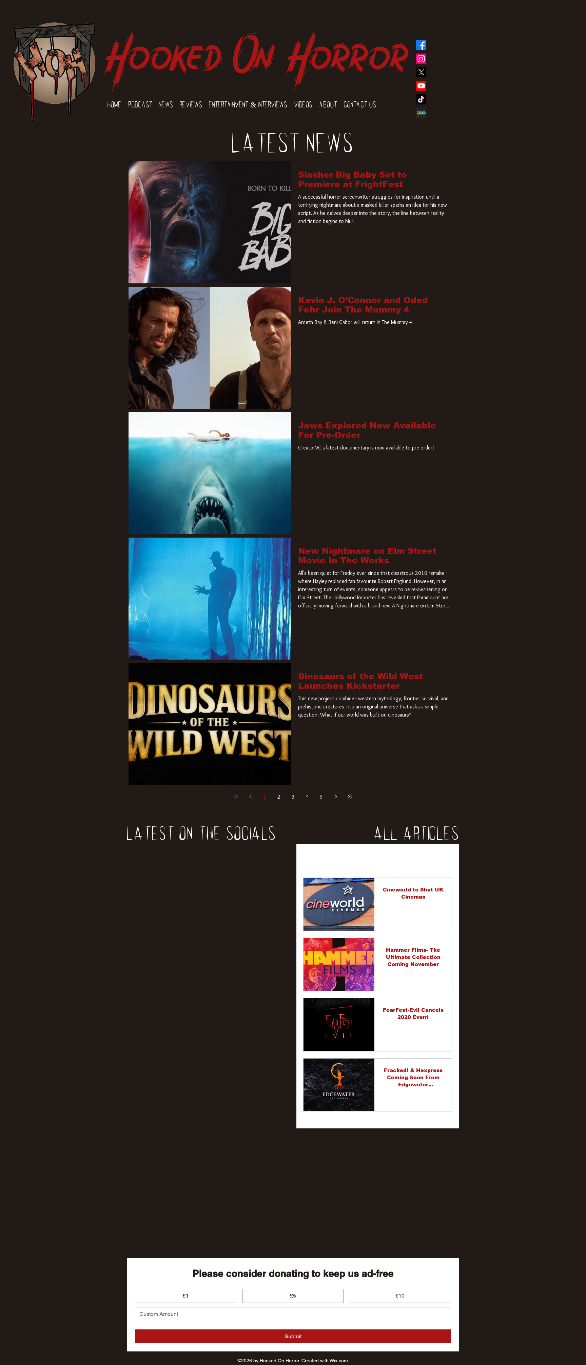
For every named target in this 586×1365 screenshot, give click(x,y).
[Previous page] (250, 796)
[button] (444, 858)
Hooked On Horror (256, 48)
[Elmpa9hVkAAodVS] (421, 113)
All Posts (314, 857)
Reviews (376, 857)
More (406, 857)
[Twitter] (421, 72)
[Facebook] (421, 45)
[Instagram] (421, 59)
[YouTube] (421, 86)
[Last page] (350, 796)
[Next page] (336, 796)
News (345, 857)
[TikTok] (421, 99)
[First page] (236, 796)
